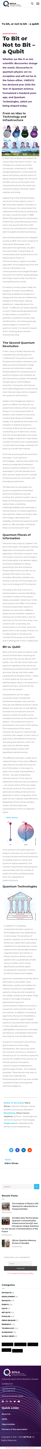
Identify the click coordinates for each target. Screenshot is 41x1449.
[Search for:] (20, 1187)
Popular (6, 1316)
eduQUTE (6, 1301)
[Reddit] (30, 1150)
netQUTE (6, 1312)
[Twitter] (11, 1150)
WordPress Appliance (12, 1448)
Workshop (7, 1332)
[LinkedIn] (23, 1150)
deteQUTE (6, 1293)
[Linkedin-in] (11, 1401)
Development (8, 1297)
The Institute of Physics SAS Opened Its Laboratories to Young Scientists (25, 1206)
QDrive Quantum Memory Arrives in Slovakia (24, 1241)
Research (6, 1324)
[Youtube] (19, 1401)
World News (8, 1336)
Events (5, 1305)
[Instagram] (7, 1401)
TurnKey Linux (31, 1448)
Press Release (8, 1320)
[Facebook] (17, 1150)
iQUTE (4, 1308)
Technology (8, 1328)
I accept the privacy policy (21, 1273)
